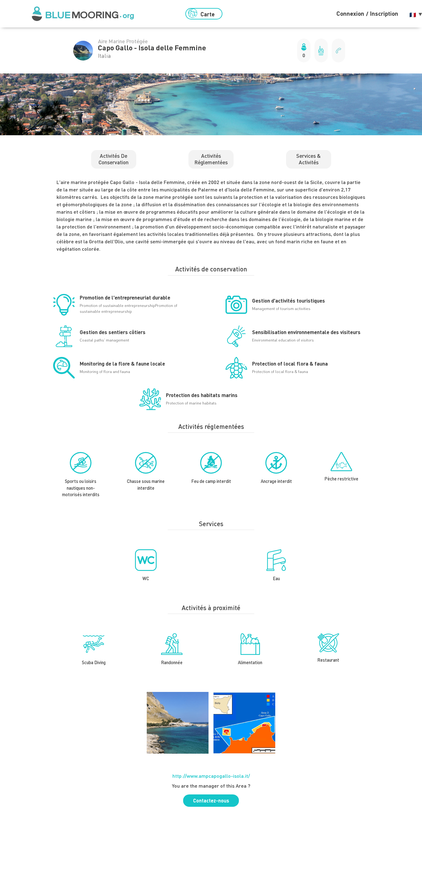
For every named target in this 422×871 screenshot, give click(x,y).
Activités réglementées (211, 159)
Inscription (384, 13)
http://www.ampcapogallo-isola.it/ (211, 776)
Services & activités (308, 159)
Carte (207, 14)
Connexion (350, 13)
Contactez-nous (211, 800)
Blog (245, 14)
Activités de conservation (114, 159)
